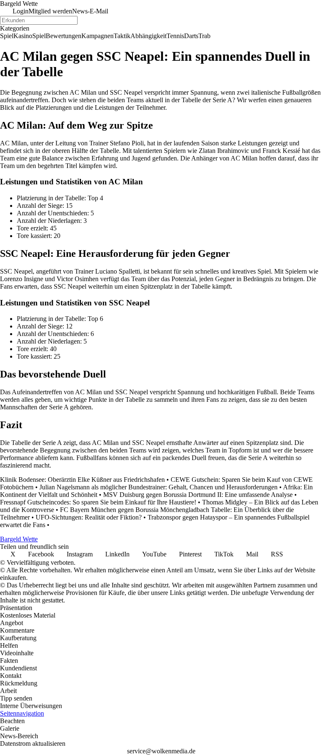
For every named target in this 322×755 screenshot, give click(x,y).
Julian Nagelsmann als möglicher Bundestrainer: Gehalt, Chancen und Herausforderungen (158, 487)
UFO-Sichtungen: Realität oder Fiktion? (89, 517)
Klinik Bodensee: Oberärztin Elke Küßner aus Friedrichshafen (82, 479)
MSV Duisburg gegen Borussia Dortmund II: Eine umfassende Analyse (198, 494)
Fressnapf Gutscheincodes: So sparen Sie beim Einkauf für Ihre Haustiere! (98, 502)
